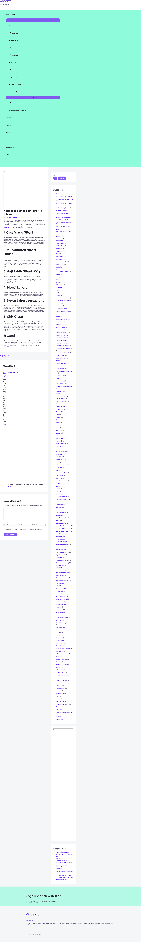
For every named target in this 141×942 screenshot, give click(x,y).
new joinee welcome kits (62, 547)
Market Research (61, 512)
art (57, 229)
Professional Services (62, 604)
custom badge (60, 322)
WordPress (14, 77)
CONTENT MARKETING (63, 311)
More (57, 534)
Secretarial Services (61, 627)
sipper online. (59, 643)
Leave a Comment (13, 217)
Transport (59, 683)
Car (57, 292)
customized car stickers (62, 345)
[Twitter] (32, 920)
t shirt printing (60, 669)
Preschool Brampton (62, 596)
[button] (14, 14)
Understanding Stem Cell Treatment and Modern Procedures (63, 866)
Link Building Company (62, 494)
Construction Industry (62, 308)
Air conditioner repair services (64, 199)
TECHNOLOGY (9, 14)
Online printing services (62, 552)
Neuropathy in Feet (61, 541)
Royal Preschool (60, 620)
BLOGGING (59, 282)
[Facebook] (30, 920)
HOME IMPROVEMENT (11, 147)
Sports (58, 656)
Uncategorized (60, 688)
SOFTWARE (13, 62)
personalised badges (61, 570)
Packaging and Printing (62, 560)
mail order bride (60, 510)
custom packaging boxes (63, 332)
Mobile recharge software (63, 528)
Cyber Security (15, 55)
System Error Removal (62, 664)
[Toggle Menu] (33, 20)
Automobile (59, 248)
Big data (58, 274)
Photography (59, 591)
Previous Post (4, 355)
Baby (57, 254)
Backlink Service (60, 259)
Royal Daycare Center (62, 617)
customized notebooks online (64, 348)
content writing (60, 314)
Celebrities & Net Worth (62, 298)
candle (58, 290)
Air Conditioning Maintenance (64, 203)
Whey (57, 707)
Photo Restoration (61, 588)
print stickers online (61, 599)
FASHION (8, 139)
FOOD (5, 217)
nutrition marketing (61, 549)
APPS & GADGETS (61, 226)
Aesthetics (59, 194)
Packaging (59, 557)
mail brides (59, 507)
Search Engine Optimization (18, 110)
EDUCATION (9, 125)
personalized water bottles (63, 580)
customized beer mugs (62, 343)
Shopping (58, 638)
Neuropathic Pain (61, 539)
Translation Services (61, 680)
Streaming (59, 662)
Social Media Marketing (17, 103)
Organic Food (15, 33)
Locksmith (59, 502)
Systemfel (58, 667)
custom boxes (60, 324)
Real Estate (59, 609)
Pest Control (59, 583)
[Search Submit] (55, 178)
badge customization (61, 262)
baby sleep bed (60, 256)
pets (57, 586)
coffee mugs (59, 306)
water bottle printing (61, 699)
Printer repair (59, 601)
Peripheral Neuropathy (62, 563)
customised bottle (61, 337)
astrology (58, 236)
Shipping (58, 635)
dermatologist (59, 360)
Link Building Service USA (63, 499)
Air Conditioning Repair (62, 208)
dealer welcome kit (61, 358)
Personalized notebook (62, 578)
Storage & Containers (62, 659)
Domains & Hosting (16, 84)
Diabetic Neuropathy (61, 363)
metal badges (59, 515)
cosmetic (58, 316)
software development (62, 654)
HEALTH (8, 132)
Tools (57, 677)
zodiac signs (59, 719)
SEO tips (58, 632)
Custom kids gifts (60, 327)
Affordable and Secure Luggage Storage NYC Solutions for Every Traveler (64, 860)
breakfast (6, 346)
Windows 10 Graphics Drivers (64, 712)
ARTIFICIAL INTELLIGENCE (17, 47)
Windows (58, 709)
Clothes (58, 303)
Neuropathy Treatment (62, 544)
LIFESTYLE (59, 491)
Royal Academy (60, 612)
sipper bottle (59, 640)
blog (57, 279)
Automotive (59, 251)
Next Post (3, 356)
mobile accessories (61, 523)
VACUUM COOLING (61, 693)
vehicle (58, 696)
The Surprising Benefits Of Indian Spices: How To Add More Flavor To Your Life (4, 401)
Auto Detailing (60, 243)
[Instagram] (27, 920)
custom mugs (59, 330)
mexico (58, 520)
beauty (58, 267)
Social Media (59, 646)
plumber (58, 594)
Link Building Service (61, 496)
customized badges (61, 340)
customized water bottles (63, 352)
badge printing (60, 264)
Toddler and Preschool (62, 675)
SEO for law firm (60, 630)
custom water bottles (62, 335)
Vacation (58, 691)
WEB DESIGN (60, 701)
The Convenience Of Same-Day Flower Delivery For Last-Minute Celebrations (64, 877)
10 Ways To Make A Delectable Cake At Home (25, 484)
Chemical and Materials (62, 300)
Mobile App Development (63, 526)
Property (58, 607)
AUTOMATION (14, 40)
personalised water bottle (63, 572)
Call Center (59, 287)
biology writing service (62, 277)
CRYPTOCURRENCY (11, 162)
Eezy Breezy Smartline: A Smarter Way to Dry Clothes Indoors (64, 854)
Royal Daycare (60, 615)
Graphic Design (15, 25)
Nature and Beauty (61, 536)
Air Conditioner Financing (63, 196)
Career (58, 295)
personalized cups (61, 575)
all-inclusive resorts (61, 210)
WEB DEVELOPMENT (16, 70)
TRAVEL (8, 154)
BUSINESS (8, 117)
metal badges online (61, 518)
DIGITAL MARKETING (11, 92)
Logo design (59, 504)
